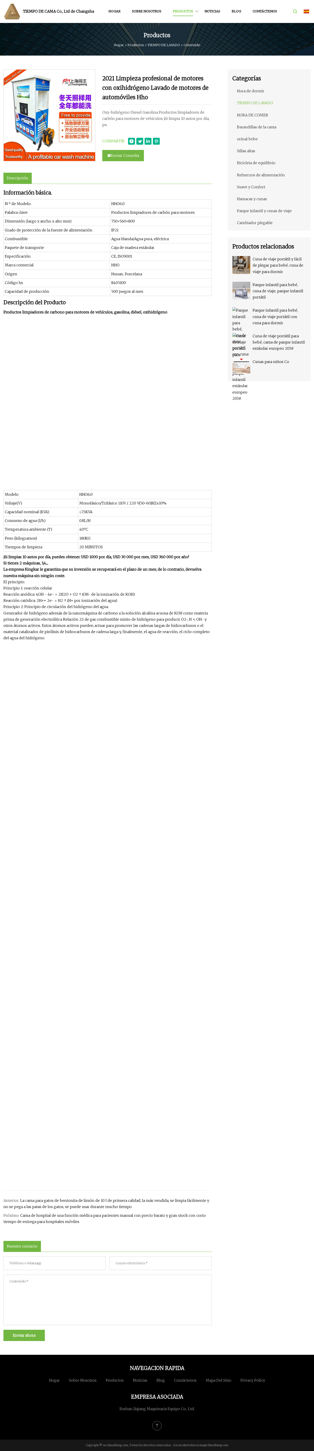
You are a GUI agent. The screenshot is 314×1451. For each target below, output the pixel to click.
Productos (183, 11)
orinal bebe (247, 139)
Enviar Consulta (125, 155)
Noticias (212, 11)
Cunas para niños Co (271, 361)
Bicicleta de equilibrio (256, 163)
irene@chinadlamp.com (212, 1445)
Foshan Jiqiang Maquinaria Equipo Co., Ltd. (157, 1408)
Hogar (114, 11)
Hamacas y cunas (252, 199)
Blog (236, 11)
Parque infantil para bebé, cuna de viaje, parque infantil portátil (278, 290)
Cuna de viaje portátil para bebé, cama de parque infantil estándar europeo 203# (279, 342)
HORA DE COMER (252, 115)
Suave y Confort (251, 187)
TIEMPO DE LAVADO (164, 45)
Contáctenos (265, 11)
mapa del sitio (218, 1380)
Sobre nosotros (146, 11)
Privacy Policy (252, 1380)
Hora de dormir (250, 91)
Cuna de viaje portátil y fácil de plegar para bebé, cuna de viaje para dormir (278, 265)
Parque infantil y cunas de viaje (264, 210)
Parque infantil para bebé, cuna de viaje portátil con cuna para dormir (275, 316)
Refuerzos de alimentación (261, 175)
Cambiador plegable (255, 222)
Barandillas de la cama (256, 127)
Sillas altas (246, 151)
